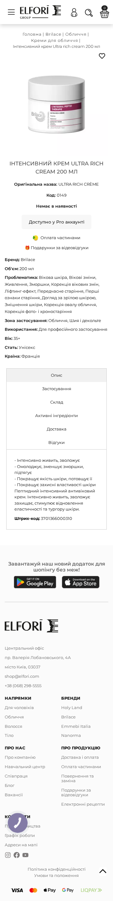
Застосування (56, 388)
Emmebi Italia (76, 726)
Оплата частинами (81, 766)
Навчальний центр (25, 766)
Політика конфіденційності (57, 869)
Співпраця (16, 775)
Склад (56, 402)
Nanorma (71, 735)
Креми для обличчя (54, 40)
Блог (9, 785)
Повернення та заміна (77, 778)
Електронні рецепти (83, 804)
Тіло (9, 735)
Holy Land (71, 707)
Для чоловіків (19, 707)
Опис (56, 375)
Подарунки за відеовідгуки (76, 792)
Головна (32, 34)
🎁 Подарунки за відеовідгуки (57, 247)
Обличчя (76, 34)
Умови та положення (56, 875)
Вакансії (14, 794)
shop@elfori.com (22, 676)
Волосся (13, 726)
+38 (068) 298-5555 (23, 685)
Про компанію (20, 757)
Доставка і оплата (80, 757)
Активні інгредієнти (56, 415)
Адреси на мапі (21, 844)
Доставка (57, 428)
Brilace (54, 34)
